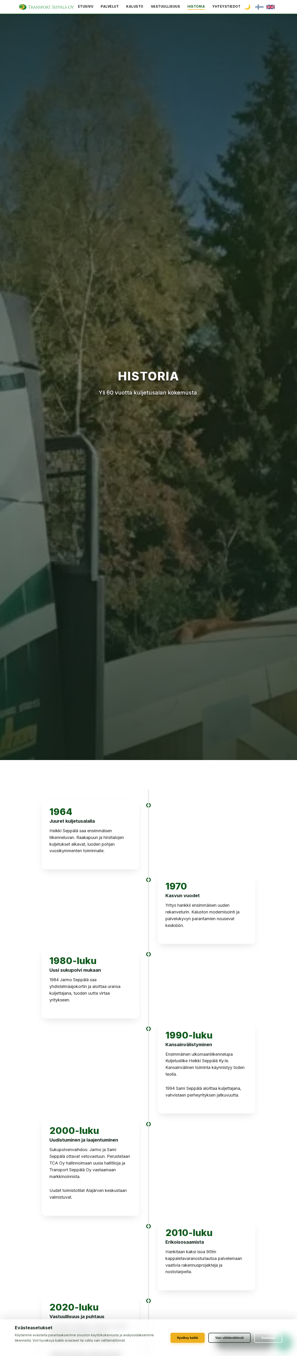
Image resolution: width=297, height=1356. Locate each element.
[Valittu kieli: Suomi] (259, 7)
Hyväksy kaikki (187, 1338)
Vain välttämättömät (229, 1338)
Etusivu (86, 6)
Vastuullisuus (165, 6)
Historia (196, 6)
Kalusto (134, 6)
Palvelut (110, 6)
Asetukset (268, 1338)
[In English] (270, 7)
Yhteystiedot (226, 6)
